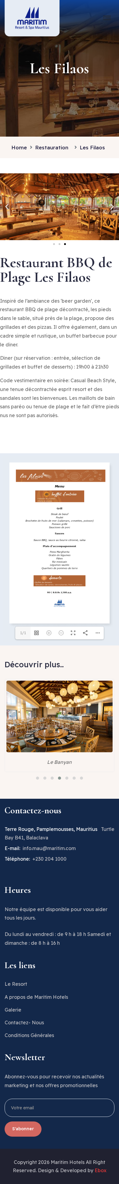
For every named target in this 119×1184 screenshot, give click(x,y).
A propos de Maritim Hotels (36, 997)
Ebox (100, 1170)
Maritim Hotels (68, 1162)
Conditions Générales (29, 1035)
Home (19, 147)
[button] (7, 206)
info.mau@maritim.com (49, 848)
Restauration (53, 147)
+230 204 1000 (49, 859)
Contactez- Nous (24, 1022)
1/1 (23, 633)
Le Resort (16, 984)
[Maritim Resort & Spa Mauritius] (32, 18)
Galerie (13, 1010)
